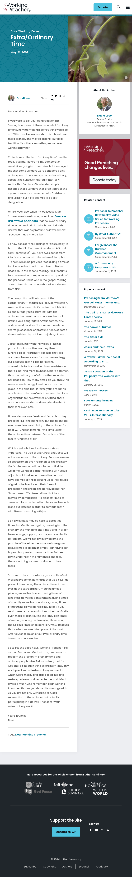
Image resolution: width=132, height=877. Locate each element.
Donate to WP (66, 832)
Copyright (49, 866)
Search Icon (119, 7)
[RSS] (107, 830)
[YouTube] (96, 830)
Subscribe (30, 866)
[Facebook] (91, 830)
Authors (67, 866)
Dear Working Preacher (30, 734)
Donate (103, 7)
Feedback (101, 866)
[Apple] (102, 830)
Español (84, 866)
